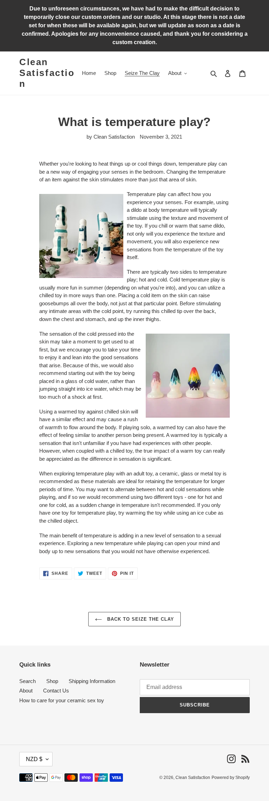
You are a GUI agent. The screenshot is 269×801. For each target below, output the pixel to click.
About (26, 691)
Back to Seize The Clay (139, 619)
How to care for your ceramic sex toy (61, 700)
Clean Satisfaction (47, 73)
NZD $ (34, 759)
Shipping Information (92, 681)
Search (27, 681)
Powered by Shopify (231, 777)
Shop (52, 681)
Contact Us (56, 691)
